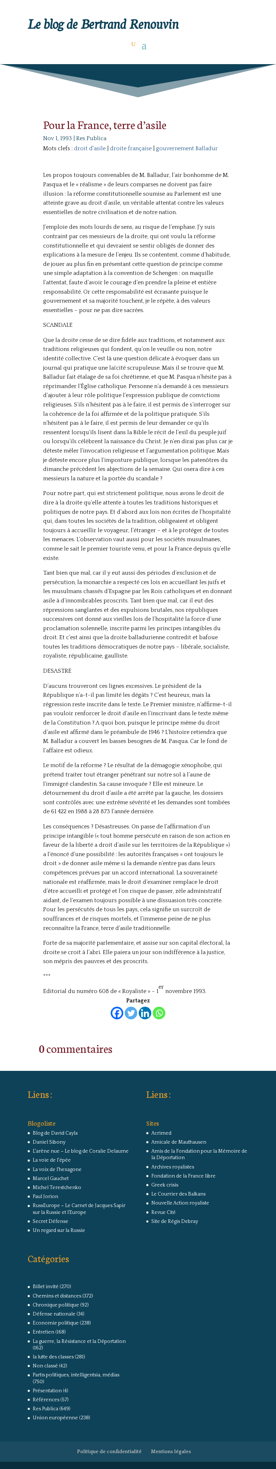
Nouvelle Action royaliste (180, 1203)
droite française (131, 148)
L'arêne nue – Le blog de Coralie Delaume (81, 1151)
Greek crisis (164, 1185)
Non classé (45, 1366)
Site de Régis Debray (174, 1221)
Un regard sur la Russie (59, 1230)
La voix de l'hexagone (57, 1169)
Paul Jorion (45, 1196)
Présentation (47, 1391)
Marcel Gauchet (51, 1178)
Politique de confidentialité (109, 1452)
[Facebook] (117, 1013)
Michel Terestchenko (57, 1187)
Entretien (43, 1332)
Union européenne (55, 1418)
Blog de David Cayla (55, 1133)
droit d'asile (90, 148)
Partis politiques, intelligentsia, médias (76, 1375)
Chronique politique (56, 1305)
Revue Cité (163, 1212)
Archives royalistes (172, 1167)
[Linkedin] (145, 1013)
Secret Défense (50, 1221)
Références (46, 1400)
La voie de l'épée (52, 1160)
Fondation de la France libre (183, 1176)
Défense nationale (54, 1314)
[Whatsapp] (159, 1013)
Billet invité (46, 1287)
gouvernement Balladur (187, 148)
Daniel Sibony (49, 1142)
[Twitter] (131, 1013)
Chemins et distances (57, 1296)
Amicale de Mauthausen (178, 1142)
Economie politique (56, 1323)
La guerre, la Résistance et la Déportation (79, 1341)
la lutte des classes (53, 1357)
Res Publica (91, 138)
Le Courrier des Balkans (178, 1194)
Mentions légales (171, 1452)
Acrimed (161, 1133)
